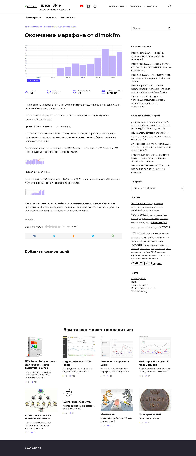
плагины (137, 245)
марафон (30, 219)
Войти (134, 282)
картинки (151, 233)
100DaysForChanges (144, 203)
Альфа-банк (161, 215)
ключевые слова (163, 233)
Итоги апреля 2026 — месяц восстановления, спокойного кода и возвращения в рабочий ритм (150, 88)
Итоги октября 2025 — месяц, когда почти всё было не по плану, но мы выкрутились (150, 125)
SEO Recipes (151, 7)
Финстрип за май (150, 414)
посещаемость (160, 249)
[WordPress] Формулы (77, 401)
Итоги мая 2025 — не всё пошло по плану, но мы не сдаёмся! (150, 168)
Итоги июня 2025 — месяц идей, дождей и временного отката (150, 158)
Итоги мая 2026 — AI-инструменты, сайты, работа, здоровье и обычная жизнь (151, 78)
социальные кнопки (146, 255)
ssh (158, 211)
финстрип (141, 263)
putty (146, 211)
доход (147, 222)
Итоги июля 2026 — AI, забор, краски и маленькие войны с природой (148, 56)
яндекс (157, 263)
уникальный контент (149, 258)
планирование (151, 245)
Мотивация (108, 414)
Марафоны (33, 81)
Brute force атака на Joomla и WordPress (38, 417)
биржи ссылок (162, 219)
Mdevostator (138, 155)
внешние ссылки (137, 223)
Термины (51, 17)
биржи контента (149, 219)
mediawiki (137, 210)
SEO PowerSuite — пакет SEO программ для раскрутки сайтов (41, 364)
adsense (160, 204)
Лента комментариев (143, 288)
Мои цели (135, 7)
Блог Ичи (51, 5)
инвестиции (159, 222)
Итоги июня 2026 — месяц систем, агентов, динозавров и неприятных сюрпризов (151, 67)
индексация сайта (138, 228)
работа (168, 249)
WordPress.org (139, 291)
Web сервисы (33, 17)
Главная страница (33, 27)
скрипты (135, 255)
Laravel (160, 207)
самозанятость (162, 252)
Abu (133, 122)
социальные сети (161, 255)
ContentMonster (137, 207)
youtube (152, 215)
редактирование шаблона (140, 252)
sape (151, 210)
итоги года (152, 227)
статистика (135, 258)
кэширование (137, 238)
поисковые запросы (147, 249)
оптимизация (148, 241)
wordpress (139, 215)
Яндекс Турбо (136, 219)
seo (155, 211)
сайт (153, 252)
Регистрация (138, 278)
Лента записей (139, 285)
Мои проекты (116, 7)
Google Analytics (151, 207)
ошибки (158, 241)
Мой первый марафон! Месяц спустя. (153, 363)
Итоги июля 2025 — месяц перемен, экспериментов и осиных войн (150, 136)
